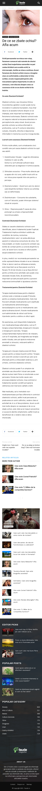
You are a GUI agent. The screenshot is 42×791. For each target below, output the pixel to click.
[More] (32, 52)
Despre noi (20, 784)
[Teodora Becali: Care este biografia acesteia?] (6, 573)
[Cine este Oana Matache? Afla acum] (7, 468)
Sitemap (29, 784)
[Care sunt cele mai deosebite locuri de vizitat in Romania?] (6, 554)
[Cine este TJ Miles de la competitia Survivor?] (7, 490)
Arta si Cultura (8, 526)
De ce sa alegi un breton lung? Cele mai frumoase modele (30, 447)
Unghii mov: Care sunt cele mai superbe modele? (10, 447)
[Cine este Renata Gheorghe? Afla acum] (6, 602)
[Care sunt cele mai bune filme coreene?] (21, 518)
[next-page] (22, 498)
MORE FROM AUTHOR (11, 461)
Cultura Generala (21, 8)
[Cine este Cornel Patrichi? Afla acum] (7, 479)
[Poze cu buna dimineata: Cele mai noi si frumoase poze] (7, 643)
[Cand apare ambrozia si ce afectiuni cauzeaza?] (7, 671)
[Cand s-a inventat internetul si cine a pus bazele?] (7, 681)
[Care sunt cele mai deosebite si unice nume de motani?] (6, 535)
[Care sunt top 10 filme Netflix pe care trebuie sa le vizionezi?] (7, 632)
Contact (12, 784)
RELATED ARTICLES (10, 458)
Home (4, 8)
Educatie (11, 8)
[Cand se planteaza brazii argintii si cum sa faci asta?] (7, 692)
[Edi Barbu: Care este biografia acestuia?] (6, 583)
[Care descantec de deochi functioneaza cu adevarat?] (6, 544)
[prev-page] (18, 498)
